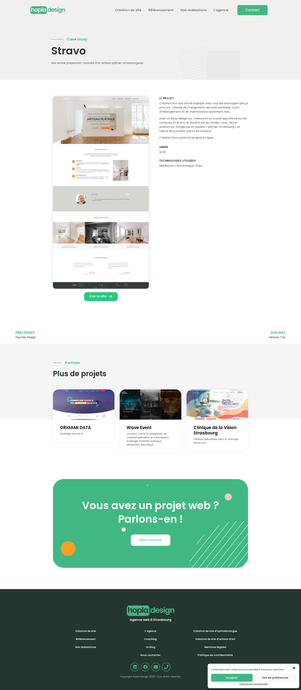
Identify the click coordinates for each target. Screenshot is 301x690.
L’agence (221, 10)
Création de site (128, 10)
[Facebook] (145, 667)
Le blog (150, 647)
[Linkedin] (134, 667)
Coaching (150, 639)
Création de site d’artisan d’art (215, 639)
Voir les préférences (275, 678)
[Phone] (166, 667)
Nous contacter (150, 655)
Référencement (160, 10)
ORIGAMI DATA (75, 427)
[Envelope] (155, 667)
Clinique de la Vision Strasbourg (215, 430)
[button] (252, 10)
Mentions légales (215, 647)
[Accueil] (47, 10)
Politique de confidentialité (254, 684)
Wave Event (139, 427)
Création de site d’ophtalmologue (215, 631)
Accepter (232, 678)
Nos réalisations (193, 10)
